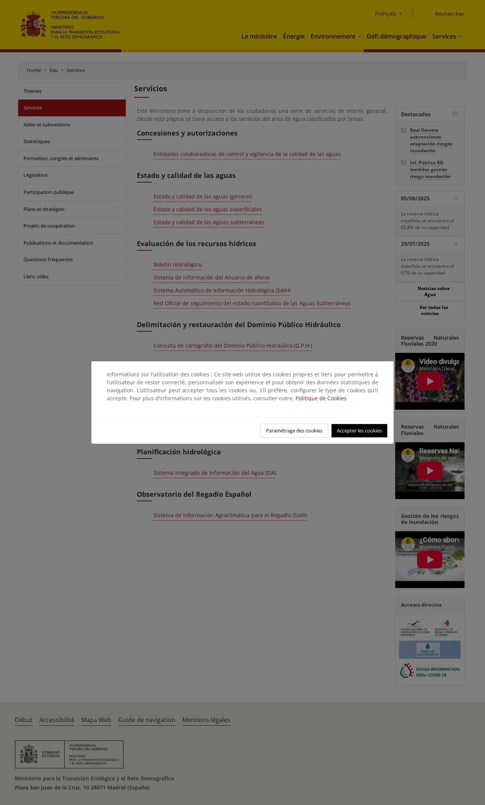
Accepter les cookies (359, 430)
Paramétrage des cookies (294, 430)
